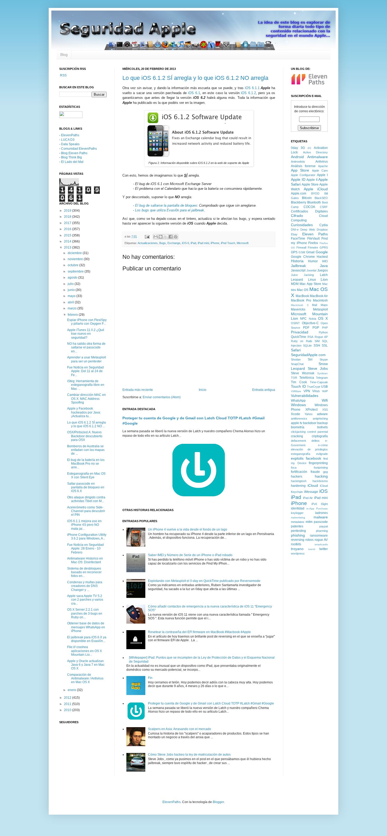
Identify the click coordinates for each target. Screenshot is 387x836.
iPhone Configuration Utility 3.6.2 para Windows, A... (86, 536)
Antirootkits (298, 161)
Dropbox (322, 229)
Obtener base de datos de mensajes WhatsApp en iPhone (86, 627)
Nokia (312, 318)
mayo (72, 296)
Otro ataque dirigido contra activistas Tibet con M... (86, 499)
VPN (307, 391)
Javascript (298, 270)
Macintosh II (300, 305)
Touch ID (298, 386)
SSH (317, 345)
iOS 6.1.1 (252, 88)
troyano (297, 549)
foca (293, 467)
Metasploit (320, 309)
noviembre (76, 259)
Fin (150, 678)
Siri (310, 359)
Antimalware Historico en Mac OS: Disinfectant (85, 560)
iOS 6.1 (194, 93)
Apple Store (310, 184)
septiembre (76, 271)
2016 (68, 229)
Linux (312, 279)
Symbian (322, 373)
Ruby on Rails (301, 341)
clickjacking (298, 431)
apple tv (296, 423)
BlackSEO (321, 198)
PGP (315, 327)
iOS (323, 491)
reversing (297, 540)
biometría (297, 427)
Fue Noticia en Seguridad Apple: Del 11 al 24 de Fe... (85, 371)
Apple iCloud (316, 189)
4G (309, 148)
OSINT (295, 323)
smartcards (321, 544)
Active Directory (315, 152)
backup (322, 423)
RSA (310, 336)
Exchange (173, 243)
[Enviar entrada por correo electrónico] (146, 236)
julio (71, 284)
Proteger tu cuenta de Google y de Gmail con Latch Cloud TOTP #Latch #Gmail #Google (211, 703)
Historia (297, 261)
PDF (306, 327)
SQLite (307, 345)
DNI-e (295, 229)
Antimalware (317, 157)
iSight (324, 504)
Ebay (294, 234)
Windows (298, 405)
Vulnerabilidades (304, 395)
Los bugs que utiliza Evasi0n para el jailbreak (169, 210)
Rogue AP (321, 336)
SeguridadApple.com (308, 355)
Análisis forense (303, 166)
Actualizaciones (148, 243)
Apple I (322, 175)
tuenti (311, 549)
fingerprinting (318, 463)
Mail (314, 305)
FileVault (313, 238)
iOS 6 (185, 243)
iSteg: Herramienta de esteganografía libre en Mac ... (85, 385)
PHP (325, 327)
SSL (325, 345)
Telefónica (306, 378)
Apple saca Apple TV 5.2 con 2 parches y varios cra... (85, 599)
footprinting (321, 467)
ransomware (319, 535)
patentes (297, 526)
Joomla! (311, 270)
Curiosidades (302, 225)
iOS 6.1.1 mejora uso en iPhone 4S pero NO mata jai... (84, 525)
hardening (298, 486)
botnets (322, 427)
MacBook (302, 296)
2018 (68, 216)
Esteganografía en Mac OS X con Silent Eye (86, 475)
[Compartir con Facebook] (170, 236)
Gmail (310, 252)
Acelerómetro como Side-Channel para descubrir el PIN (86, 511)
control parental (317, 431)
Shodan (296, 359)
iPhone (215, 243)
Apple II (311, 180)
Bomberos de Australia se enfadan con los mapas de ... (86, 450)
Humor (313, 261)
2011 (68, 704)
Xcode (295, 414)
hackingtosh (298, 481)
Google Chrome (303, 257)
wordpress (298, 553)
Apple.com (298, 193)
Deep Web (307, 229)
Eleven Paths (315, 234)
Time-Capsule (319, 382)
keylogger (297, 512)
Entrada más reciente (137, 390)
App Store (300, 170)
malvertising (298, 517)
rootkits (296, 544)
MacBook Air (319, 296)
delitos (315, 440)
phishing (298, 535)
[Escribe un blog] (160, 236)
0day (294, 148)
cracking (297, 436)
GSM (302, 252)
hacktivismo (320, 481)
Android (297, 157)
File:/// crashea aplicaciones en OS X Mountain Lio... (84, 651)
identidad (297, 508)
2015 (68, 235)
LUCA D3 (68, 140)
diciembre (75, 253)
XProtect (311, 409)
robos (309, 540)
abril (71, 302)
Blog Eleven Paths (74, 153)
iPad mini (203, 243)
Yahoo (308, 414)
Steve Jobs (318, 368)
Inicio (202, 390)
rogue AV (321, 540)
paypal (323, 526)
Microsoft (243, 243)
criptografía (320, 436)
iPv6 (314, 504)
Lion (324, 279)
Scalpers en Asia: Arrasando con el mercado (179, 729)
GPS (294, 252)
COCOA (309, 207)
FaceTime (298, 238)
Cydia (323, 225)
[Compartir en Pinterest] (175, 236)
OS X (323, 318)
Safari (296, 350)
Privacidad (299, 332)
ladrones (321, 513)
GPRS (324, 247)
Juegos (322, 270)
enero (72, 690)
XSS (325, 409)
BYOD (315, 193)
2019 (68, 210)
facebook (313, 458)
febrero (73, 315)
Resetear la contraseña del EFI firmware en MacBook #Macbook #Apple (199, 632)
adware (322, 414)
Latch (324, 275)
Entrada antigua (263, 390)
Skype (324, 359)
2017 (68, 223)
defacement (298, 440)
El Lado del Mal (72, 162)
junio (72, 290)
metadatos (297, 521)
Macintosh (320, 300)
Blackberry (298, 202)
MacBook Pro (301, 300)
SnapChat (297, 364)
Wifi (325, 400)
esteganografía (300, 453)
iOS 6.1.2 (248, 93)
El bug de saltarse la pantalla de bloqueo (166, 205)
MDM (295, 284)
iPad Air (308, 497)
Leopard (297, 279)
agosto (73, 277)
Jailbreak (298, 266)
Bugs (162, 243)
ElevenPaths (70, 135)
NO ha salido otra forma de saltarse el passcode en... (86, 347)
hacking (321, 476)
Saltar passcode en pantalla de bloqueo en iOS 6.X (85, 487)
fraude (315, 472)
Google (322, 252)
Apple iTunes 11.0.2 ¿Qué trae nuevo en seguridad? (85, 333)
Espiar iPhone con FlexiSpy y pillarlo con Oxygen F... (87, 321)
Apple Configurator (303, 175)
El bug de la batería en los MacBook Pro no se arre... (86, 463)
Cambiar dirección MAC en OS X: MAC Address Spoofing (86, 398)
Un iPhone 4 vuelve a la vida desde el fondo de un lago (187, 529)
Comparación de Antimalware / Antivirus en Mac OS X (85, 678)
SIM (317, 341)
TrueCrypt (313, 386)
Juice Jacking (302, 274)
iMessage (311, 492)
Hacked (322, 257)
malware (321, 517)
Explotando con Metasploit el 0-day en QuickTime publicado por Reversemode (204, 581)
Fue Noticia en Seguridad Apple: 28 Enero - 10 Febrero (85, 548)
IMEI (325, 261)
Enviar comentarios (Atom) (162, 397)
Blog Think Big (71, 157)
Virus (316, 391)
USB (324, 386)
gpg (325, 471)
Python (323, 332)
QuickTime (298, 337)
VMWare (296, 391)
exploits (297, 458)
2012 (68, 697)
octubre (73, 265)
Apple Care (320, 170)
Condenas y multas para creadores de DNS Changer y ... (84, 586)
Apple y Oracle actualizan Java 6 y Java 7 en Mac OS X (86, 664)
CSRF (324, 206)
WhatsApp (298, 400)
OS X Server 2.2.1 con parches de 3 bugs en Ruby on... (84, 613)
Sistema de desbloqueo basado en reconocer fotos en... (84, 572)
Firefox (313, 243)
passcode (321, 522)
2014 (68, 241)
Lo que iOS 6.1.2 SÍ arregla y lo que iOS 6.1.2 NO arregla (195, 78)
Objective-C (310, 323)
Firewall (301, 247)
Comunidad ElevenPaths (79, 148)
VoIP (325, 391)
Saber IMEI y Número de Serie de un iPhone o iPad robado (190, 555)
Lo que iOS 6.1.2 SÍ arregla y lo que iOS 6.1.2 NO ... (86, 424)
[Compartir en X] (165, 236)
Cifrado (297, 215)
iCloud (312, 485)
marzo (72, 308)
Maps (324, 305)
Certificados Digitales (309, 211)
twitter (323, 549)
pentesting (298, 531)
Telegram (322, 377)
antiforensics (299, 418)
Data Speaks (70, 144)
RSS (63, 75)
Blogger (218, 802)
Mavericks (298, 309)
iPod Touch (228, 243)
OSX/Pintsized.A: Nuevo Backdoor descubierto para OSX (84, 436)
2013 (68, 247)
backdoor (309, 423)
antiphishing (320, 418)
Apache (323, 166)
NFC (303, 318)
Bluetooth (314, 202)
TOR (294, 377)
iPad (193, 243)
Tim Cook (299, 382)
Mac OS (303, 290)
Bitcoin (307, 198)
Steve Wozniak (302, 373)
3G (303, 148)
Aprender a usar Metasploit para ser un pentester (86, 359)
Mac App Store (310, 284)
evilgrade (322, 453)
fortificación (299, 472)
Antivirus (321, 161)
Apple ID (298, 179)
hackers (296, 476)
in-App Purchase (317, 508)
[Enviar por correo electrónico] (155, 236)
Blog (64, 54)
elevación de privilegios (309, 449)
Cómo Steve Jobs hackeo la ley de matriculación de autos (189, 754)
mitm (309, 522)
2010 (68, 710)
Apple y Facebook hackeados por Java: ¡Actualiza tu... (84, 412)
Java (324, 266)
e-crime (323, 445)
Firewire (313, 247)
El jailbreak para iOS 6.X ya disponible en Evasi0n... (86, 639)
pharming (322, 530)
